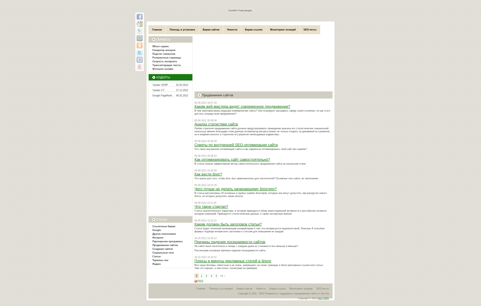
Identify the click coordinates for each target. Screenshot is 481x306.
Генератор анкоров (163, 50)
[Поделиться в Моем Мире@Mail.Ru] (140, 38)
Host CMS (323, 298)
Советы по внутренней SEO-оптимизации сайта (236, 145)
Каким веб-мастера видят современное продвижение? (242, 106)
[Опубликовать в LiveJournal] (140, 31)
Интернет (157, 237)
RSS (200, 280)
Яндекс (156, 264)
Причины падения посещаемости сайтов (229, 242)
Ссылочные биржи (163, 226)
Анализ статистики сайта (216, 124)
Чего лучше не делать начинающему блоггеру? (235, 189)
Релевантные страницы (166, 57)
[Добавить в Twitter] (140, 52)
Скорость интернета (164, 61)
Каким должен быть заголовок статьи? (228, 224)
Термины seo (160, 260)
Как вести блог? (208, 174)
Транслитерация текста (166, 65)
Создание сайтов (162, 249)
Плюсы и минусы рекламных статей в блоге (232, 261)
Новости (232, 29)
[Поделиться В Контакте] (140, 60)
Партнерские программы (167, 241)
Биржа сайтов (211, 29)
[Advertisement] (171, 156)
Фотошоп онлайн (162, 69)
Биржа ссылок (253, 29)
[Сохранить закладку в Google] (140, 24)
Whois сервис (160, 46)
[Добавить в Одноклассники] (140, 45)
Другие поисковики (164, 233)
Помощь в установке (182, 29)
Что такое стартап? (211, 206)
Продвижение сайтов (165, 245)
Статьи (156, 256)
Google (156, 230)
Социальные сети (163, 252)
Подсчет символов (163, 53)
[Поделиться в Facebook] (140, 17)
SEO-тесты (309, 29)
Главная (157, 29)
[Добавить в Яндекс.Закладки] (140, 67)
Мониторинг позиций (283, 29)
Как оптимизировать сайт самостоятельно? (232, 159)
